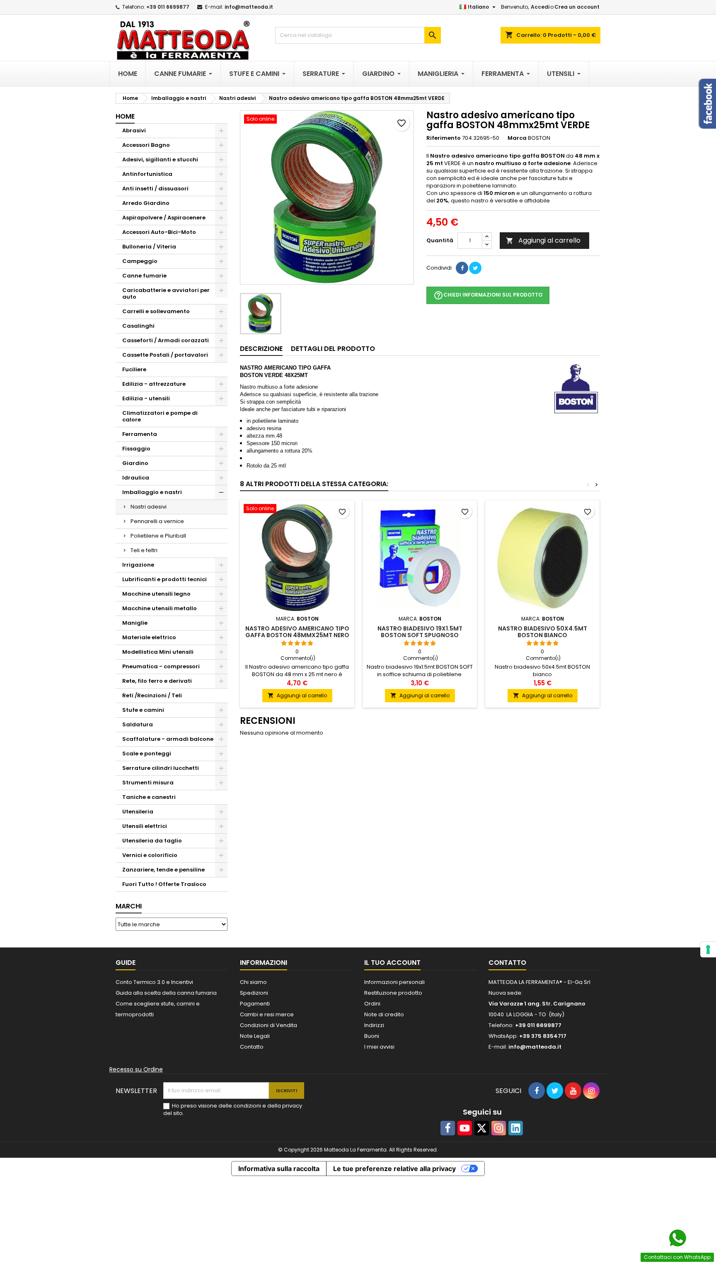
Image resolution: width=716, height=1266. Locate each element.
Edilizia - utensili (146, 398)
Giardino (135, 463)
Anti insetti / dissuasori (155, 188)
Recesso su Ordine (136, 1069)
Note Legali (255, 1036)
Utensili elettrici (144, 826)
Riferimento (443, 138)
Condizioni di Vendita (268, 1025)
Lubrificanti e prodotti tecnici (164, 579)
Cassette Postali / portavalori (165, 355)
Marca (517, 138)
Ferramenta (139, 434)
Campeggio (139, 261)
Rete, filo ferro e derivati (157, 681)
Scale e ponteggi (146, 753)
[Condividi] (462, 268)
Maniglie (135, 623)
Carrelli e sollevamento (156, 311)
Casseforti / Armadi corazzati (165, 340)
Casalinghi (138, 326)
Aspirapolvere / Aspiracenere (164, 218)
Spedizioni (254, 993)
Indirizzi (374, 1025)
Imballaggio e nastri (152, 492)
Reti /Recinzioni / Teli (152, 695)
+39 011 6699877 (167, 6)
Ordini (372, 1004)
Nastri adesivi (149, 507)
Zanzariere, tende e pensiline (163, 870)
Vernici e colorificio (149, 855)
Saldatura (137, 724)
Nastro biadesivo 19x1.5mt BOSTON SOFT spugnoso (419, 631)
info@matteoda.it (249, 6)
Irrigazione (138, 565)
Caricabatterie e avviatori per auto (166, 293)
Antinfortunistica (147, 174)
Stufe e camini (143, 710)
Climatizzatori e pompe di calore (160, 416)
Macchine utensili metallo (159, 608)
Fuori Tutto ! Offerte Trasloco (164, 884)
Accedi (540, 6)
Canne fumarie (144, 276)
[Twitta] (475, 268)
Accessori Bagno (146, 145)
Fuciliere (134, 369)
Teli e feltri (144, 550)
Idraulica (135, 478)
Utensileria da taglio (152, 841)
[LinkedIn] (515, 1128)
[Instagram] (498, 1128)
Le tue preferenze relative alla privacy (394, 1168)
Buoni (371, 1036)
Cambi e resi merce (267, 1014)
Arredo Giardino (145, 203)
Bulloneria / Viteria (149, 247)
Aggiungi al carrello (543, 240)
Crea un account (577, 6)
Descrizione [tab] (261, 348)
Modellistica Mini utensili (158, 652)
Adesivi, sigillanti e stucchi (160, 159)
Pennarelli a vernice (157, 521)
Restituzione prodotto (393, 993)
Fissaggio (136, 449)
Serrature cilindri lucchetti (160, 768)
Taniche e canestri (149, 797)
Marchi (129, 906)
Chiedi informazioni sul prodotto (487, 295)
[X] (481, 1128)
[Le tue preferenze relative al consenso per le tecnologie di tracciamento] (708, 949)
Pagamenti (255, 1004)
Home (125, 116)
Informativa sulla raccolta (278, 1168)
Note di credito (384, 1014)
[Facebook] (447, 1128)
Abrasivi (134, 130)
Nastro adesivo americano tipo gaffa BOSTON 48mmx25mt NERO (297, 631)
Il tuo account (392, 962)
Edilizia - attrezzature (154, 384)
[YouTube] (464, 1128)
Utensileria (137, 812)
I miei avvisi (379, 1047)
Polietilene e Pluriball (158, 536)
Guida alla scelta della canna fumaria (166, 993)
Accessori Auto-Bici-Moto (159, 232)
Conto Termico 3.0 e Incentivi (154, 982)
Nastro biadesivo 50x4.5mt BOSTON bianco (542, 631)
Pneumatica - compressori (161, 666)
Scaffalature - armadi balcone (167, 739)
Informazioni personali (394, 982)
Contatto (252, 1047)
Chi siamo (253, 982)
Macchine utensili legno (156, 594)
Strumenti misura (148, 782)
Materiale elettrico (149, 637)
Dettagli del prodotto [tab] (333, 348)
